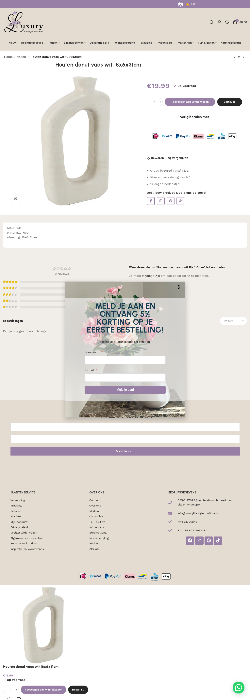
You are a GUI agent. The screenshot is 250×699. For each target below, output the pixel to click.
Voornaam (92, 352)
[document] (125, 349)
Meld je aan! (125, 390)
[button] (179, 287)
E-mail (89, 370)
